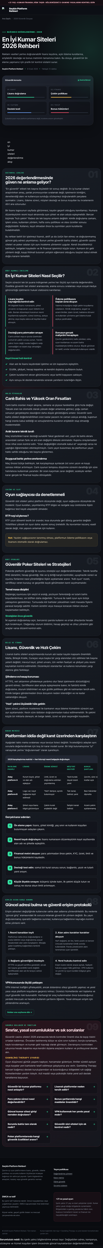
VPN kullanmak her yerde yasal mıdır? (72, 1113)
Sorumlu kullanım (60, 1186)
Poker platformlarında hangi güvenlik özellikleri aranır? (24, 1138)
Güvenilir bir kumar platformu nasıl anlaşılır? (24, 1088)
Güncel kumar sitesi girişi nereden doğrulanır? (22, 1113)
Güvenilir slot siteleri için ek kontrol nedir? (70, 1125)
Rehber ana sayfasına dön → (19, 1012)
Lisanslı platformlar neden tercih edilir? (69, 1088)
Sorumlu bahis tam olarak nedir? (22, 1125)
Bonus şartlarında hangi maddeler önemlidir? (68, 1100)
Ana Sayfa (6, 19)
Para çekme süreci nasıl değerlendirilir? (21, 1100)
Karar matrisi (59, 1178)
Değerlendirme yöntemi (63, 1174)
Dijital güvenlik (59, 1182)
